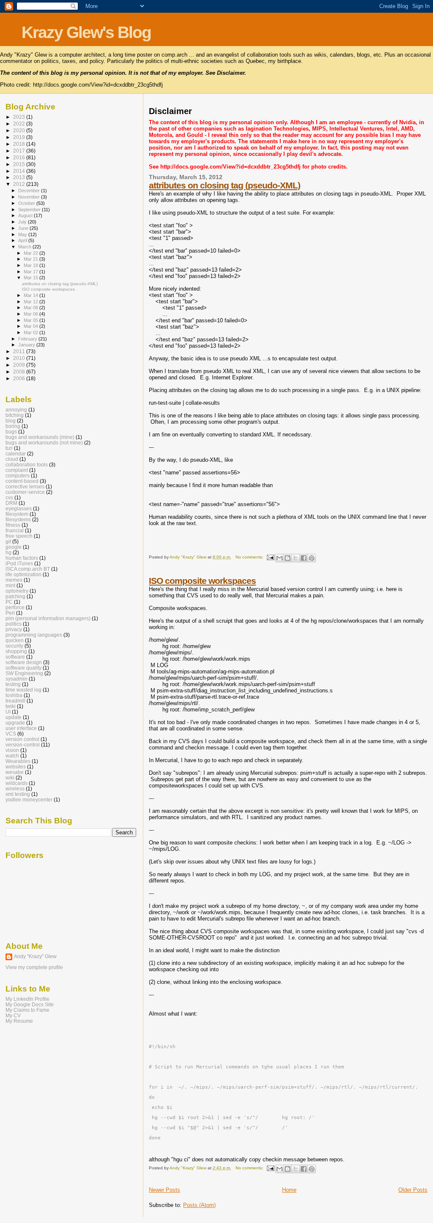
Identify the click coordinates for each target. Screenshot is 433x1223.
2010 (19, 358)
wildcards (16, 783)
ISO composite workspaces (202, 581)
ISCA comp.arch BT (27, 569)
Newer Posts (164, 1190)
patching (15, 596)
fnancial (14, 530)
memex (13, 580)
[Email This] (279, 558)
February (28, 338)
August (26, 215)
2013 (19, 177)
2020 (19, 130)
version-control (22, 744)
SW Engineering (24, 673)
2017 (19, 150)
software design (23, 662)
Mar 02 (31, 332)
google (13, 547)
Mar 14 (31, 295)
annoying (16, 409)
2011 (19, 351)
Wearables (17, 761)
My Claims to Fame (27, 1010)
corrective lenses (24, 486)
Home (289, 1190)
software (15, 656)
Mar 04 (31, 326)
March (25, 246)
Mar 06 (31, 313)
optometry (16, 591)
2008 (19, 371)
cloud (11, 459)
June (24, 228)
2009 (19, 365)
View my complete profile (34, 967)
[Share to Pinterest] (311, 558)
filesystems (18, 519)
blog (10, 420)
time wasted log (23, 689)
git (8, 541)
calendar (15, 453)
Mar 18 (31, 265)
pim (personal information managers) (47, 618)
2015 (19, 164)
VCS (10, 733)
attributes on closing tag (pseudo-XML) (224, 185)
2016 (19, 157)
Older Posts (413, 1190)
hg (8, 552)
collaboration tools (26, 464)
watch (12, 755)
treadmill (15, 700)
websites (15, 766)
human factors (21, 558)
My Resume (19, 1021)
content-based (21, 481)
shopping (16, 651)
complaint (16, 470)
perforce (15, 607)
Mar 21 (31, 258)
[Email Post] (270, 557)
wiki (9, 777)
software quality (23, 667)
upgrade (15, 722)
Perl (10, 613)
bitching (14, 415)
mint (10, 585)
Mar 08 (31, 307)
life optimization (23, 574)
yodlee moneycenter (28, 799)
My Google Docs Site (29, 1004)
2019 (19, 137)
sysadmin (16, 678)
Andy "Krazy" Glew (35, 956)
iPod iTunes (19, 563)
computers (17, 475)
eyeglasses (18, 508)
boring (12, 426)
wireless (15, 788)
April (23, 240)
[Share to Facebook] (303, 558)
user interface (21, 728)
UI (8, 711)
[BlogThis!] (287, 558)
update (13, 717)
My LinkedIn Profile (27, 999)
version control (22, 739)
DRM (11, 503)
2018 (19, 144)
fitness (12, 525)
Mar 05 (31, 320)
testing (13, 684)
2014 (19, 171)
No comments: (250, 557)
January (27, 344)
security (14, 645)
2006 (19, 378)
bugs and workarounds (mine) (39, 437)
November (29, 196)
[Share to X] (295, 558)
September (30, 209)
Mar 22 (31, 253)
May (23, 234)
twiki (10, 706)
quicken (14, 640)
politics (13, 623)
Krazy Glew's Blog (86, 32)
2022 (19, 123)
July (23, 221)
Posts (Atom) (199, 1205)
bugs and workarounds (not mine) (44, 442)
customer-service (25, 492)
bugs (11, 431)
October (27, 203)
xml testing (17, 794)
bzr (9, 448)
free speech (19, 536)
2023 (19, 117)
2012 (19, 184)
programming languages (33, 634)
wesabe (14, 772)
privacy (13, 629)
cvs (9, 497)
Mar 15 (31, 277)
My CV (13, 1015)
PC (9, 602)
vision (12, 750)
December (29, 190)
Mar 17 (31, 271)
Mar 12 (31, 301)
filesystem (16, 514)
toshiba (13, 695)
